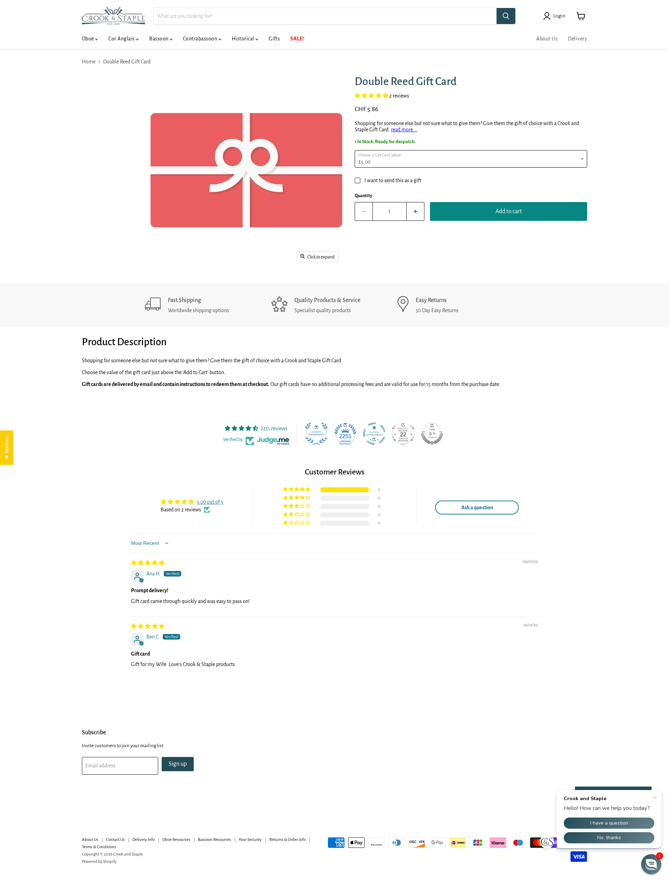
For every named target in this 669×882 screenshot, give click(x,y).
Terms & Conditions (99, 847)
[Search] (506, 16)
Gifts (274, 38)
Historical (243, 38)
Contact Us (115, 839)
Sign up (178, 764)
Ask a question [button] (477, 507)
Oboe (88, 38)
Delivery (577, 38)
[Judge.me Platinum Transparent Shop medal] (374, 434)
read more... (404, 129)
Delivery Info (143, 839)
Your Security (250, 839)
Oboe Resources (176, 839)
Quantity (363, 195)
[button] (372, 96)
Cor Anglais (122, 38)
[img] (147, 563)
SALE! (297, 38)
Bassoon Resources (214, 839)
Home (88, 61)
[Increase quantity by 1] (415, 211)
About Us (547, 38)
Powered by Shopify (99, 861)
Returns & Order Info (287, 839)
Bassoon (159, 38)
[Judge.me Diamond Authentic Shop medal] (316, 434)
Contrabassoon (200, 38)
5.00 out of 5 (210, 502)
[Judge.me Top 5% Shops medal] (432, 434)
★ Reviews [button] (6, 447)
